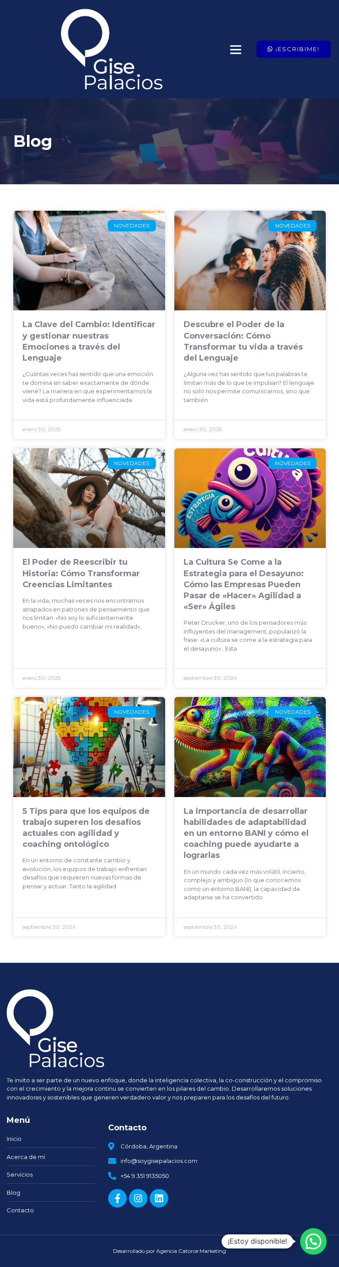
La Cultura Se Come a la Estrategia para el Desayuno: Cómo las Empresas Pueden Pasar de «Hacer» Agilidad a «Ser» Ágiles (244, 584)
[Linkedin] (159, 1198)
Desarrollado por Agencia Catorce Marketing (169, 1251)
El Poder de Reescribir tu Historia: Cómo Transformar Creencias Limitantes (81, 573)
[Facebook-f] (117, 1198)
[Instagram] (138, 1198)
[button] (235, 49)
